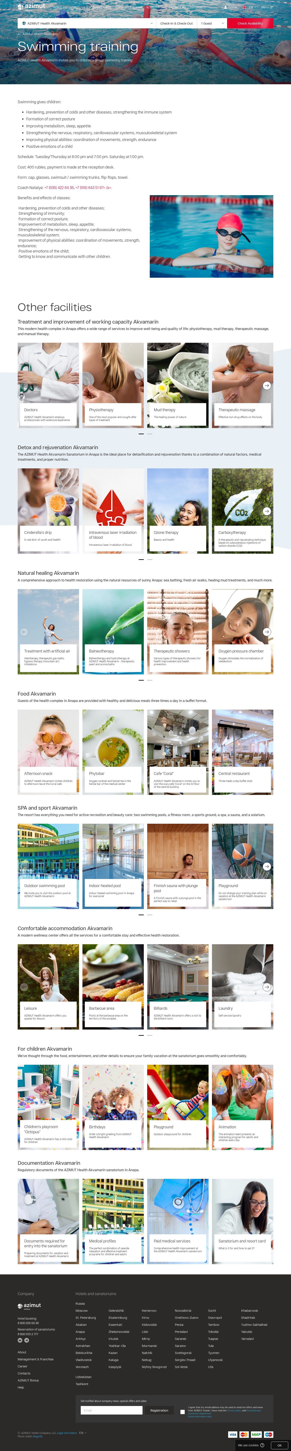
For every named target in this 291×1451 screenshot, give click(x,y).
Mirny (146, 1339)
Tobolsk (213, 1331)
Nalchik (147, 1353)
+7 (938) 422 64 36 (59, 187)
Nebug (146, 1360)
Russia (80, 1303)
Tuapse (213, 1339)
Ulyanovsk (215, 1360)
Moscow (82, 1310)
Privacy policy (234, 1410)
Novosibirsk (183, 1310)
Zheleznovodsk (119, 1331)
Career (22, 1366)
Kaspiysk (115, 1367)
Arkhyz (81, 1339)
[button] (141, 559)
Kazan (113, 1353)
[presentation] (24, 385)
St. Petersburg (86, 1317)
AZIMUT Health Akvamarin (40, 34)
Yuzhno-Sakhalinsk (254, 1324)
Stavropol (215, 1317)
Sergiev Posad (185, 1360)
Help (21, 1387)
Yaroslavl (247, 1339)
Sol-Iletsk (181, 1367)
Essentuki (115, 1324)
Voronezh (82, 1367)
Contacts (196, 7)
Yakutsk (246, 1331)
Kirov (145, 1317)
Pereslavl (181, 1331)
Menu (265, 7)
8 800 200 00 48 (28, 1323)
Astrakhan (83, 1346)
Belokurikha (84, 1353)
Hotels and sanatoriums (69, 7)
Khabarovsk (249, 1310)
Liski (145, 1331)
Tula (211, 1346)
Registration (159, 1410)
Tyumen (213, 1353)
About (22, 1352)
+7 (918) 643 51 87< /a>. (93, 187)
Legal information (67, 1432)
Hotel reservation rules (200, 1416)
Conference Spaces (129, 7)
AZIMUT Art (178, 7)
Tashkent (82, 1384)
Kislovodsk (149, 1324)
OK (280, 1445)
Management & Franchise (35, 1359)
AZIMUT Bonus (156, 7)
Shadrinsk (248, 1317)
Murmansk (149, 1346)
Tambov (213, 1324)
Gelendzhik (116, 1310)
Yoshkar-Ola (117, 1346)
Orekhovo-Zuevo (186, 1317)
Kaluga (113, 1360)
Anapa (80, 1331)
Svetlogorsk (183, 1353)
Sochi (212, 1310)
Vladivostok (84, 1360)
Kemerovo (149, 1310)
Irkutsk (113, 1339)
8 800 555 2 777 (28, 1334)
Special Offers (102, 7)
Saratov (180, 1346)
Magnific (38, 1436)
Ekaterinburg (118, 1317)
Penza (179, 1324)
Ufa (210, 1367)
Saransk (180, 1339)
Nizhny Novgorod (154, 1367)
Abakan (81, 1324)
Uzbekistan (83, 1377)
